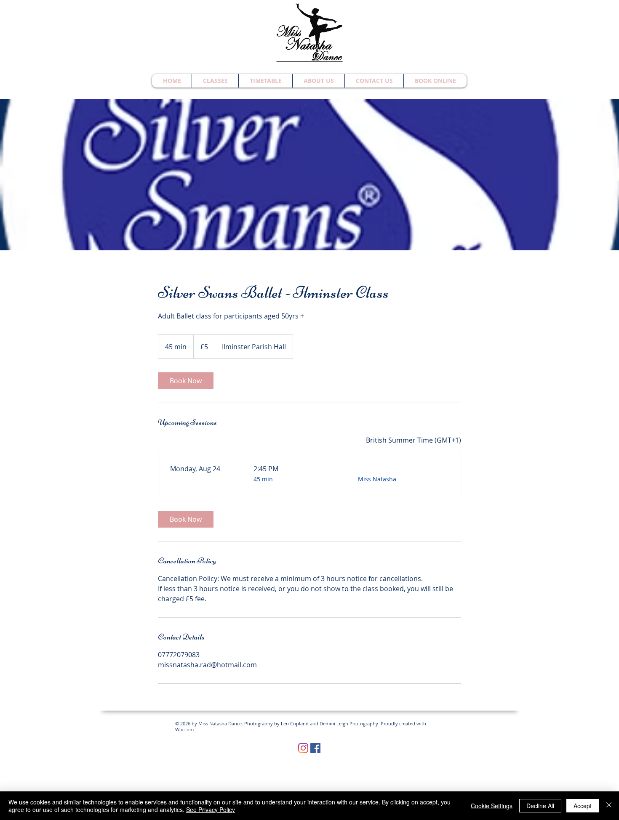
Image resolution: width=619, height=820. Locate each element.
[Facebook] (315, 748)
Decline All (540, 805)
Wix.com (184, 729)
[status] (413, 440)
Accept (583, 805)
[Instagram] (303, 748)
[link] (185, 380)
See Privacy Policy (210, 809)
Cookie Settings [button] (491, 805)
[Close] (609, 805)
